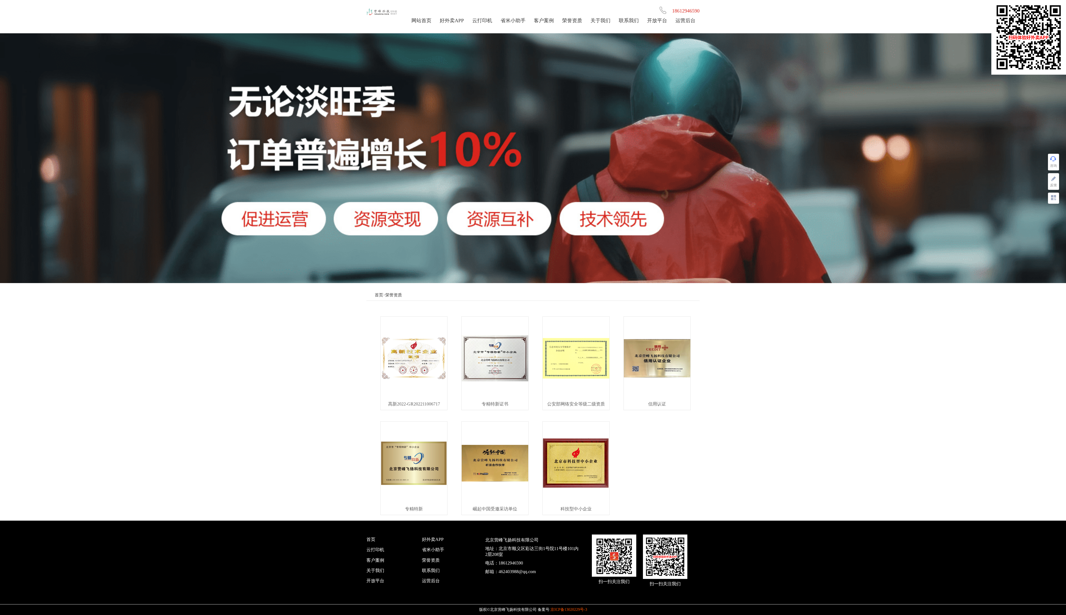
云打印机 (482, 20)
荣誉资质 (572, 20)
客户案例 (544, 20)
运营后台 (685, 20)
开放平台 (657, 20)
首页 (379, 295)
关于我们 (600, 20)
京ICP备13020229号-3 (568, 610)
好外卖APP (452, 20)
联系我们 (629, 20)
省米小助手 (513, 20)
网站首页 (421, 20)
